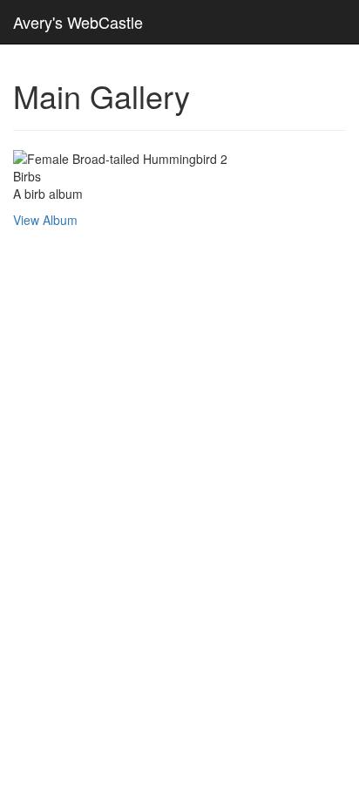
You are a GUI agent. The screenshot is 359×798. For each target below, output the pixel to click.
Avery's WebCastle (78, 21)
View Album (45, 219)
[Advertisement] (179, 342)
